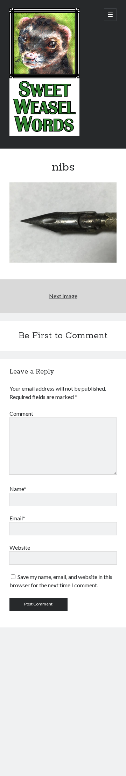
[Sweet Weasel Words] (44, 134)
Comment (21, 413)
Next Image (63, 296)
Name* (17, 488)
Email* (17, 518)
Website (19, 547)
